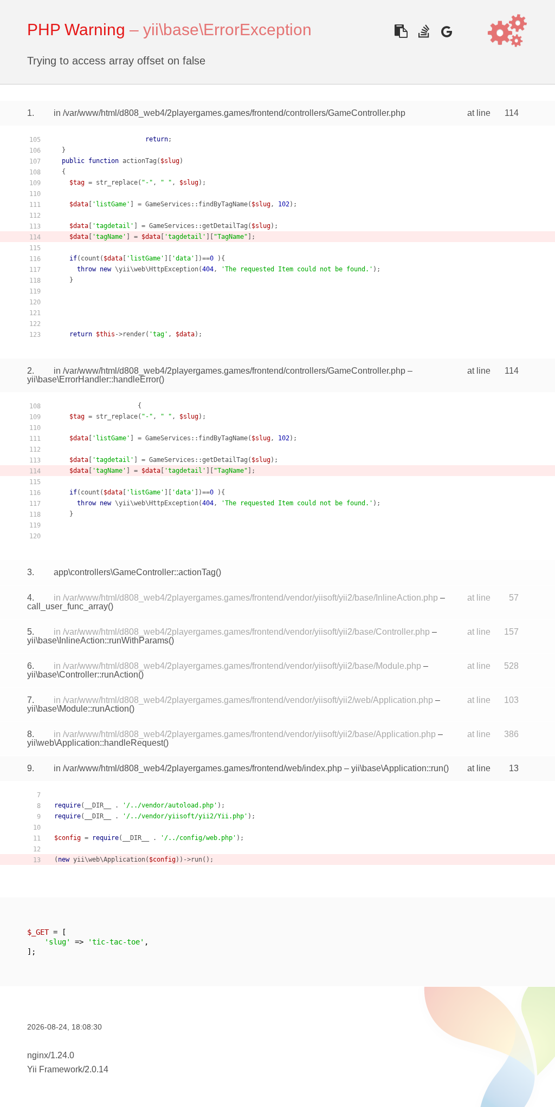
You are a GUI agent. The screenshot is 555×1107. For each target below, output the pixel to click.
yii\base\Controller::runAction (82, 674)
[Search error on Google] (446, 31)
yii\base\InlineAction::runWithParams (98, 640)
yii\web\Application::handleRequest (95, 742)
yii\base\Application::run (397, 768)
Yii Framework (54, 1069)
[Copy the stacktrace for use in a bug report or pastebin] (400, 31)
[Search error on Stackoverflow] (423, 31)
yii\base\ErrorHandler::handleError (93, 379)
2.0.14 (96, 1069)
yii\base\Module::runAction (78, 708)
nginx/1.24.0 (50, 1055)
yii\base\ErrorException (227, 29)
